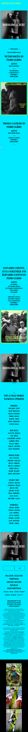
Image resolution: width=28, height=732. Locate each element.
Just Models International (14, 288)
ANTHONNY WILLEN (14, 485)
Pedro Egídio (14, 77)
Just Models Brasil (14, 286)
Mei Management (14, 66)
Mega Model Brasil (14, 133)
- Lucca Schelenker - (14, 301)
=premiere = (14, 75)
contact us (20, 595)
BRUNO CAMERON (14, 466)
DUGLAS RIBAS (14, 444)
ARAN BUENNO (14, 458)
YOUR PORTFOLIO (14, 588)
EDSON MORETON (14, 421)
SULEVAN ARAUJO (14, 483)
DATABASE (14, 585)
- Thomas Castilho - (14, 138)
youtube (16, 592)
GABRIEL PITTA (14, 441)
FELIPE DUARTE (14, 471)
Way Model (14, 292)
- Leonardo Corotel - (14, 299)
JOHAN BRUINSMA (14, 474)
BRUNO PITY (14, 488)
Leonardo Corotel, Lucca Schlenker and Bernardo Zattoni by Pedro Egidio (14, 273)
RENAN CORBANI (14, 463)
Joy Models (14, 284)
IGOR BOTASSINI (14, 411)
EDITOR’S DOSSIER (14, 582)
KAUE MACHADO (14, 449)
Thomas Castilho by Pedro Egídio (14, 125)
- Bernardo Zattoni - (14, 297)
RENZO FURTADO (14, 414)
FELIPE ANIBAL (14, 523)
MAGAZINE (9, 575)
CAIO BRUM (14, 436)
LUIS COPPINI (14, 513)
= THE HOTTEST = (14, 73)
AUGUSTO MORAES (14, 433)
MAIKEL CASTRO (14, 518)
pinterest (22, 592)
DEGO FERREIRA (14, 493)
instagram (6, 592)
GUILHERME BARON (14, 438)
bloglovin (13, 595)
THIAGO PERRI (14, 507)
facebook (7, 595)
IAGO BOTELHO (14, 521)
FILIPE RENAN (14, 468)
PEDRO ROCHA (14, 416)
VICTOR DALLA (14, 424)
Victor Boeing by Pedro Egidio (14, 58)
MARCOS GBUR (14, 419)
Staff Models (14, 290)
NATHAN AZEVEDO (14, 446)
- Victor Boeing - (14, 71)
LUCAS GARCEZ (14, 515)
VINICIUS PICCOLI (14, 510)
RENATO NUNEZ (14, 491)
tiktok (11, 592)
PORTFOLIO (14, 579)
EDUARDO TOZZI (14, 408)
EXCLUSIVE (18, 575)
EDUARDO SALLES (14, 498)
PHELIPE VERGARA (14, 460)
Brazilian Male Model (11, 3)
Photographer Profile (14, 52)
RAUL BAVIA (14, 496)
